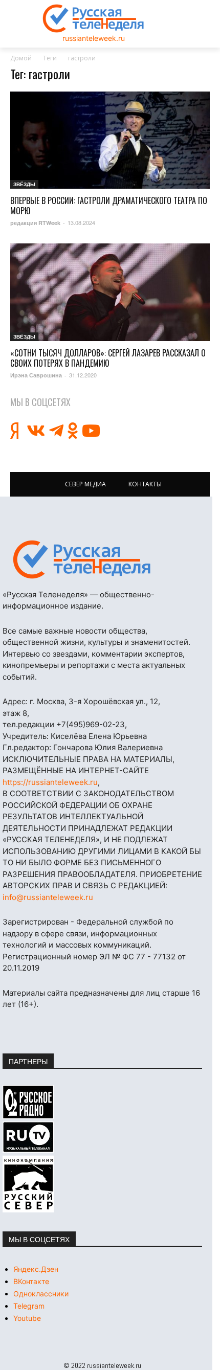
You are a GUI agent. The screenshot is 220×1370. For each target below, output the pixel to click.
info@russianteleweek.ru (48, 897)
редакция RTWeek (35, 223)
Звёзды (24, 184)
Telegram (29, 1305)
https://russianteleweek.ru (50, 782)
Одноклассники (41, 1293)
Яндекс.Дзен (35, 1269)
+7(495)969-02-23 (90, 724)
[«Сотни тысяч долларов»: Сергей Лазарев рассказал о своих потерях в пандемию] (110, 292)
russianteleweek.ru (93, 38)
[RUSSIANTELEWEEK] (93, 18)
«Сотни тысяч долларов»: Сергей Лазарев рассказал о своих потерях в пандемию (108, 358)
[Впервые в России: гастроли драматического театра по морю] (110, 140)
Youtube (27, 1318)
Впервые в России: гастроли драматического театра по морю (108, 205)
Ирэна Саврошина (36, 375)
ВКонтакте (31, 1281)
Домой (21, 58)
